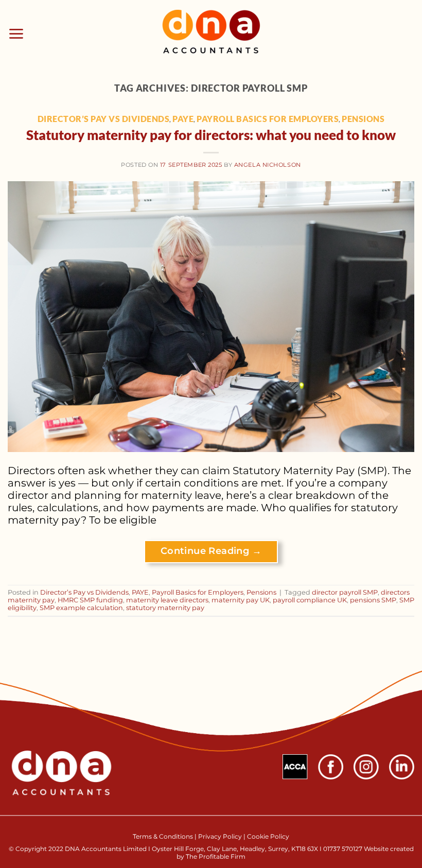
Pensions (363, 119)
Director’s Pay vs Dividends (104, 119)
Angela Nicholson (267, 164)
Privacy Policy (220, 836)
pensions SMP (373, 600)
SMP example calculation (81, 608)
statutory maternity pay (165, 608)
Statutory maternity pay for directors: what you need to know (211, 135)
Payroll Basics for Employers (268, 119)
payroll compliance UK (310, 600)
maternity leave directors (167, 600)
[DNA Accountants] (211, 34)
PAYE (183, 119)
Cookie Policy (268, 836)
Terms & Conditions (164, 836)
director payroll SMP (345, 592)
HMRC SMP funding (90, 600)
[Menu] (16, 34)
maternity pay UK (241, 600)
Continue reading (211, 551)
